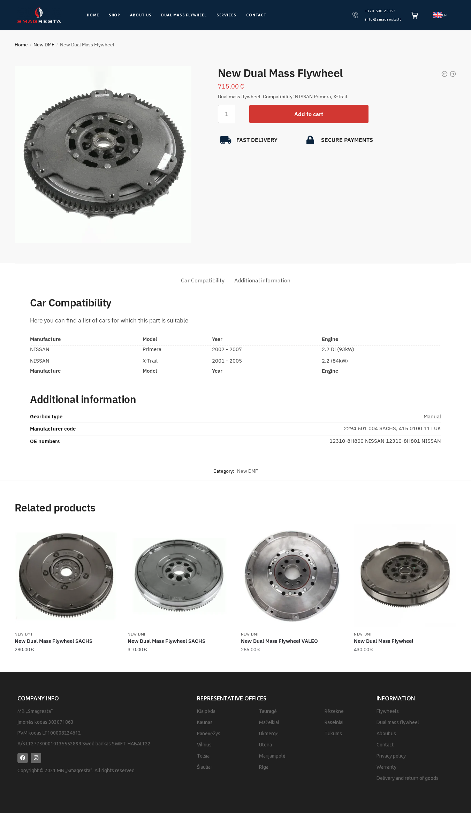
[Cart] (414, 15)
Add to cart (308, 114)
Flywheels (388, 711)
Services (226, 15)
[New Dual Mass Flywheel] (405, 575)
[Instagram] (36, 758)
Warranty (386, 767)
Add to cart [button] (66, 663)
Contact (256, 15)
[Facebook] (22, 758)
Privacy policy (391, 756)
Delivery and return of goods (408, 778)
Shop (115, 15)
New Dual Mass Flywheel (383, 641)
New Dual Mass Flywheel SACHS (53, 641)
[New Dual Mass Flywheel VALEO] (292, 575)
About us (140, 15)
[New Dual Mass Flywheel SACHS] (66, 575)
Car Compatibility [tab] (203, 280)
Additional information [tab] (262, 280)
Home (93, 15)
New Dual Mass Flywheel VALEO (279, 641)
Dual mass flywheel (183, 15)
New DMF (43, 44)
